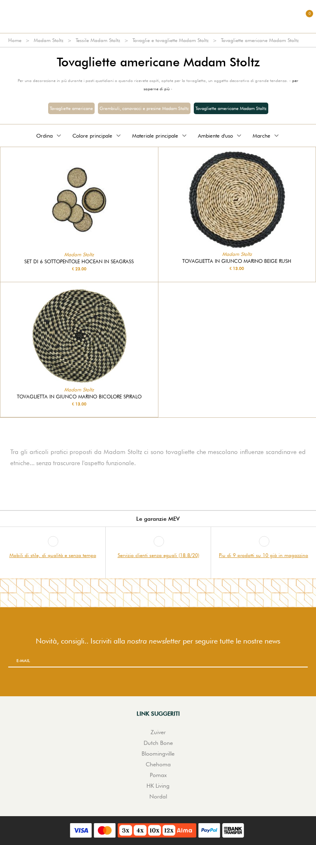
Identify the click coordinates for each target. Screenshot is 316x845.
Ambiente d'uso (215, 135)
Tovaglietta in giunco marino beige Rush (236, 261)
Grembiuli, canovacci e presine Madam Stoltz (144, 108)
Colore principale (92, 135)
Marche (261, 135)
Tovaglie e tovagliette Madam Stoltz (170, 40)
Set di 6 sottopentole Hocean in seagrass (79, 261)
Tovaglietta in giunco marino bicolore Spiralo (79, 396)
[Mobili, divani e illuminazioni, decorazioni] (158, 16)
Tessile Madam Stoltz (98, 40)
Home (14, 40)
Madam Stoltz (48, 40)
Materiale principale (155, 135)
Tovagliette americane (71, 108)
